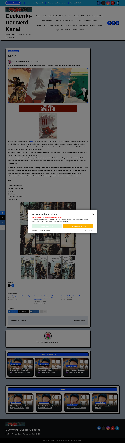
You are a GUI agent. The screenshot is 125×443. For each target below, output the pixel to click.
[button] (78, 226)
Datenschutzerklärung (44, 230)
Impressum (34, 230)
